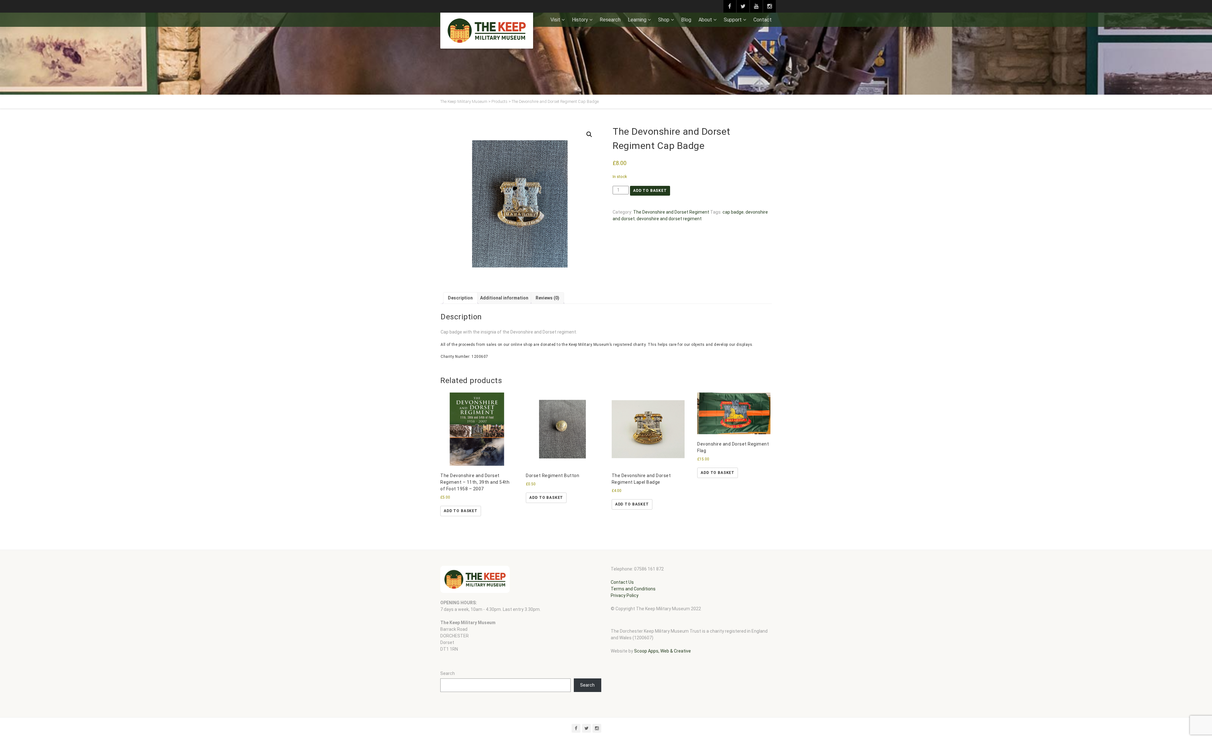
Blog (686, 20)
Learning (637, 20)
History (580, 20)
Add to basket (650, 190)
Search (447, 673)
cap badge (733, 212)
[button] (589, 134)
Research (610, 20)
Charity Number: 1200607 (464, 356)
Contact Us (622, 582)
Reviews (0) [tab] (547, 297)
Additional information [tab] (504, 297)
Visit (555, 20)
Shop (663, 20)
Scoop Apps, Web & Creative (662, 650)
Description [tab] (460, 297)
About (705, 20)
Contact (762, 20)
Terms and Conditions (633, 588)
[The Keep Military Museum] (486, 30)
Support (733, 20)
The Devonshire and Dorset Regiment (671, 212)
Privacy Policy (625, 595)
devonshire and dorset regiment (669, 218)
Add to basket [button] (461, 511)
